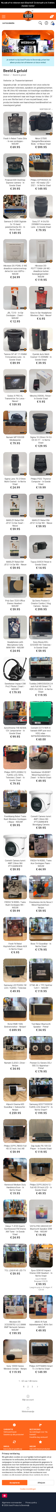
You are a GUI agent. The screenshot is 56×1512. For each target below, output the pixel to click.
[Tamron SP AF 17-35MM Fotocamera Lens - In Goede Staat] (15, 339)
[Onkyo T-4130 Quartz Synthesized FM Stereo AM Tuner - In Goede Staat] (15, 1211)
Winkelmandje (28, 1411)
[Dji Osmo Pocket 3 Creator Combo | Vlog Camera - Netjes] (41, 586)
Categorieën (8, 23)
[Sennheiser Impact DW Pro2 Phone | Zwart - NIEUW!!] (15, 669)
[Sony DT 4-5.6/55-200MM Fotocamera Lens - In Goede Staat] (41, 207)
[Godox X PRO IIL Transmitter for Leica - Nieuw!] (15, 381)
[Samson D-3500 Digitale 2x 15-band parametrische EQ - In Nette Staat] (15, 207)
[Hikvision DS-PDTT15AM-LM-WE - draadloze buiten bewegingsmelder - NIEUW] (41, 251)
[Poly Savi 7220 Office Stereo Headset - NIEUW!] (15, 586)
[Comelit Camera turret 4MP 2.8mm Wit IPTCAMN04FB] (15, 846)
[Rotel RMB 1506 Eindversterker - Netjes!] (15, 1009)
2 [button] (28, 1386)
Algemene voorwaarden (12, 1503)
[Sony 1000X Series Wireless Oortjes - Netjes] (15, 1351)
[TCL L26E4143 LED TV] (15, 1256)
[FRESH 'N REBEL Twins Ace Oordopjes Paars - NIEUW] (41, 846)
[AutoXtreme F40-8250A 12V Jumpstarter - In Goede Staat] (15, 713)
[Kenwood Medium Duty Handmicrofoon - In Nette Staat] (15, 1170)
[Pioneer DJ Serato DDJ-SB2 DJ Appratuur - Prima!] (41, 1048)
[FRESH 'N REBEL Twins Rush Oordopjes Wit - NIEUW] (15, 887)
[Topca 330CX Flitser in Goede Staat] (41, 547)
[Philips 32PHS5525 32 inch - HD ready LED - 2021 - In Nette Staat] (41, 165)
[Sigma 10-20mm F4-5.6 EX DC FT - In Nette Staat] (41, 422)
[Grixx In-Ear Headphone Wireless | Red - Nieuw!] (41, 298)
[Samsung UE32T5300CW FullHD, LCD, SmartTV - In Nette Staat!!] (41, 1089)
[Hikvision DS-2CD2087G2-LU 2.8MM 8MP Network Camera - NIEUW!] (15, 1307)
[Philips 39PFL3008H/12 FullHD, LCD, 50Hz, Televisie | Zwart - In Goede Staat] (15, 757)
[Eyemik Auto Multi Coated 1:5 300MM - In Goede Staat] (41, 339)
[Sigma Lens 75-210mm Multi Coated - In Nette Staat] (15, 464)
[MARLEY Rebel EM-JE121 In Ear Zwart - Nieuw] (15, 505)
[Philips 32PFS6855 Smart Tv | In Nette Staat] (41, 1351)
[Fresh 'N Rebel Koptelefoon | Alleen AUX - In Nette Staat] (15, 929)
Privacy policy (31, 1503)
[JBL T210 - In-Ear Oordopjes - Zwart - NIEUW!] (15, 298)
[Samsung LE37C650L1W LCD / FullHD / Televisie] (15, 970)
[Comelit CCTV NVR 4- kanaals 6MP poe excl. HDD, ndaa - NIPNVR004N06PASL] (41, 713)
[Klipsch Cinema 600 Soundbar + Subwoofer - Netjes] (15, 1089)
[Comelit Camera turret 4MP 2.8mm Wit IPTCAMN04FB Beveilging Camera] (41, 802)
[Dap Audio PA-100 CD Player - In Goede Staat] (41, 1131)
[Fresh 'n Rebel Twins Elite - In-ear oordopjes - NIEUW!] (15, 124)
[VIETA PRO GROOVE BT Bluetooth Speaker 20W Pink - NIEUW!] (41, 1211)
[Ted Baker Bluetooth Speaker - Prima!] (41, 1009)
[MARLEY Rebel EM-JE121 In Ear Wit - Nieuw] (41, 505)
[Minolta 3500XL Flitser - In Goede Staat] (41, 381)
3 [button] (32, 1386)
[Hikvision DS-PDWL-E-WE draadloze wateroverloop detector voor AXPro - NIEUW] (15, 251)
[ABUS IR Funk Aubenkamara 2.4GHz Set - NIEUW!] (41, 1307)
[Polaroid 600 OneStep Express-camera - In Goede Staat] (15, 165)
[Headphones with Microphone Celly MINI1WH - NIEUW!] (15, 627)
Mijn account (28, 1400)
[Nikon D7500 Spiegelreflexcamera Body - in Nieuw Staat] (41, 124)
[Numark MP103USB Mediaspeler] (15, 422)
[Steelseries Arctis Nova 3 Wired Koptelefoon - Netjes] (41, 887)
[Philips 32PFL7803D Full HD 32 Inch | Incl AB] (15, 1131)
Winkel (6, 75)
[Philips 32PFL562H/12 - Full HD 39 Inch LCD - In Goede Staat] (41, 1170)
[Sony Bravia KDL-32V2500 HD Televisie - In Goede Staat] (41, 627)
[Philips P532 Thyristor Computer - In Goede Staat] (41, 464)
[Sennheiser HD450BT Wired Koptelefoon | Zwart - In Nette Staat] (41, 757)
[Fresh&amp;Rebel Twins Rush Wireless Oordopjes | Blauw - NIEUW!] (15, 802)
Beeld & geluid (19, 75)
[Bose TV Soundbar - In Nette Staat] (41, 929)
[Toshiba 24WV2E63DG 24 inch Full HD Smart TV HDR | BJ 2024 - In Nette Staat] (41, 669)
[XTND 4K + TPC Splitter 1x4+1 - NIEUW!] (41, 970)
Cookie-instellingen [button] (28, 1489)
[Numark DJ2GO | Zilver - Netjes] (15, 1048)
